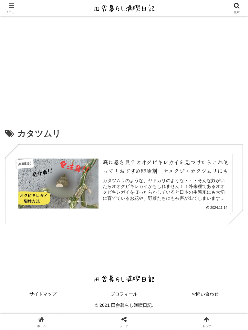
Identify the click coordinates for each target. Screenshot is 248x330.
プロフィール (124, 293)
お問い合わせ (205, 293)
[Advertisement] (124, 64)
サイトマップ (43, 293)
